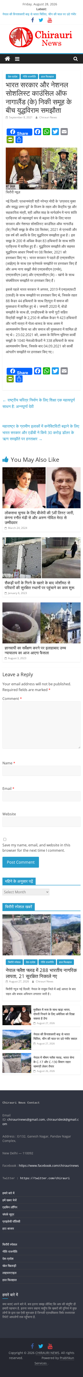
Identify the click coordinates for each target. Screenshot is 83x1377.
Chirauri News (48, 117)
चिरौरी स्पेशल (14, 962)
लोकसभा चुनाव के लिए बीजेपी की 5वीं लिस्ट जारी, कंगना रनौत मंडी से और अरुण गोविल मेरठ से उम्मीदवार (39, 517)
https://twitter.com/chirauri (45, 1178)
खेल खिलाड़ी (9, 1266)
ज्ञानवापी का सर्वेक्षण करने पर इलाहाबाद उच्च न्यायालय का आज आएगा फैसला (35, 650)
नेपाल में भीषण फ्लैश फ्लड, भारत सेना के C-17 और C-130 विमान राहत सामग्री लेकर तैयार (53, 1061)
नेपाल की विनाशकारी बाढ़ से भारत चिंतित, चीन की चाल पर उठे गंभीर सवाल (55, 1036)
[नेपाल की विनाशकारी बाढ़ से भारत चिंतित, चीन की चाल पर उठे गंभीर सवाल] (16, 1032)
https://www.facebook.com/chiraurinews (49, 1165)
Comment (12, 698)
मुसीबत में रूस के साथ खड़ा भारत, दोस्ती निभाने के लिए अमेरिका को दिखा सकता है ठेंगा (54, 1013)
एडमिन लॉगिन (9, 1207)
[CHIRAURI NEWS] (7, 59)
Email (8, 788)
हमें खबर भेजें (9, 1200)
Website (9, 814)
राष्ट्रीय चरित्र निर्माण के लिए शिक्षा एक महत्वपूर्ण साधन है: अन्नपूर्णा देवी (38, 403)
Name (8, 763)
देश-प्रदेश (12, 76)
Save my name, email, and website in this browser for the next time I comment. (36, 848)
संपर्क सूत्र (8, 1214)
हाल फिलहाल (47, 76)
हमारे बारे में (8, 1193)
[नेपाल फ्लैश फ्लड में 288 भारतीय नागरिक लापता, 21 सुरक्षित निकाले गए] (41, 917)
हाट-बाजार (8, 1228)
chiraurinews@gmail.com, (26, 1119)
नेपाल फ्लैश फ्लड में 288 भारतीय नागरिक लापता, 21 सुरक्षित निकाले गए (41, 973)
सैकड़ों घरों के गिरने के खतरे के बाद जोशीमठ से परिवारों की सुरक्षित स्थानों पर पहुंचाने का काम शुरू (39, 585)
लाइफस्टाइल (9, 1273)
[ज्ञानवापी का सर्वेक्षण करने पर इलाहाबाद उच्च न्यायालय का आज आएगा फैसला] (41, 605)
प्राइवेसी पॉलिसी (11, 1221)
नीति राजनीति (29, 76)
